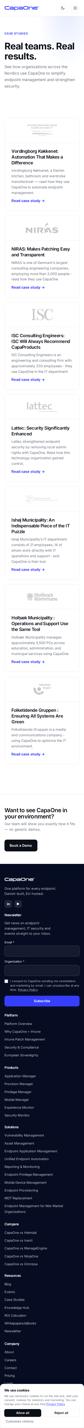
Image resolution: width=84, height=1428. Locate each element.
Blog (7, 1284)
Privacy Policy (28, 989)
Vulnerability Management (24, 1135)
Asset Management (19, 1143)
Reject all (61, 1413)
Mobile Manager (16, 1100)
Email (9, 942)
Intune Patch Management (24, 1039)
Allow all (22, 1413)
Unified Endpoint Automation (26, 1159)
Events (9, 1292)
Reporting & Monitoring (22, 1167)
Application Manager (20, 1076)
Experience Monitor (19, 1107)
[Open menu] (75, 8)
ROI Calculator (15, 1315)
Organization (14, 961)
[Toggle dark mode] (62, 8)
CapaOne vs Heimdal (20, 1232)
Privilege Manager (17, 1092)
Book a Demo (21, 845)
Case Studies (14, 1300)
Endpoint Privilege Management (28, 1174)
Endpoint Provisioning (21, 1190)
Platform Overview (18, 1024)
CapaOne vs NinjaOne (21, 1256)
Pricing (9, 1375)
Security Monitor (17, 1115)
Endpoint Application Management (30, 1151)
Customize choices (19, 1421)
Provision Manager (18, 1084)
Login (8, 1383)
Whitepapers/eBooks (20, 1323)
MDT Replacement (18, 1198)
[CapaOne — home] (22, 8)
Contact (10, 1368)
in (8, 904)
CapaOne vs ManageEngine (25, 1248)
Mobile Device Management (25, 1182)
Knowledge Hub (16, 1308)
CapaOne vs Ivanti (18, 1240)
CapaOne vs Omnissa (21, 1264)
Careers (10, 1360)
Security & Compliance (21, 1047)
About (9, 1352)
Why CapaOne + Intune (22, 1031)
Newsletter (12, 1331)
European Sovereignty (21, 1055)
